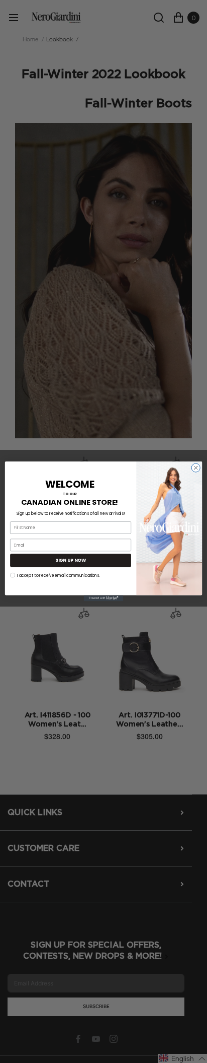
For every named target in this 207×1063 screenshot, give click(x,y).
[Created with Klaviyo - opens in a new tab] (103, 598)
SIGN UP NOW (70, 560)
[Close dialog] (195, 467)
